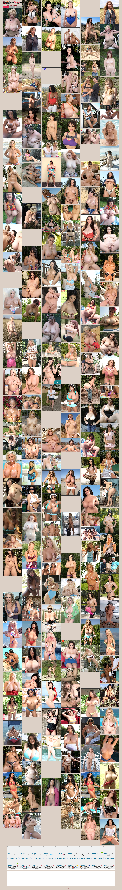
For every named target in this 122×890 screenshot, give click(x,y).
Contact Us (71, 888)
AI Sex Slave (6, 7)
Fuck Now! (18, 7)
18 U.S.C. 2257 (62, 888)
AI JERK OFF (12, 7)
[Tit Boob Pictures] (12, 3)
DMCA (67, 888)
